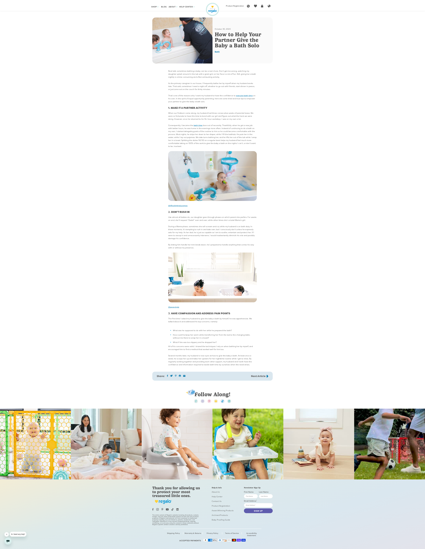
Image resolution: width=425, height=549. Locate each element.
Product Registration (235, 6)
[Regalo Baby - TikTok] (172, 510)
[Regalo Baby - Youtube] (216, 401)
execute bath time (244, 95)
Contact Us (216, 501)
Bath (217, 52)
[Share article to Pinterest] (176, 376)
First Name (249, 492)
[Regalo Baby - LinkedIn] (177, 510)
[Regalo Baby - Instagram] (203, 401)
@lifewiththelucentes (177, 206)
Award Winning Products (223, 510)
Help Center (186, 7)
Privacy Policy (212, 533)
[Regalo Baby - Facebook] (196, 401)
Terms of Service (232, 533)
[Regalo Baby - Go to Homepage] (212, 9)
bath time (198, 125)
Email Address (250, 501)
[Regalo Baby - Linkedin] (229, 401)
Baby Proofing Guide (221, 520)
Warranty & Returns (192, 533)
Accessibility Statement (251, 534)
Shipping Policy (173, 533)
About (172, 7)
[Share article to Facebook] (167, 376)
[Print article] (180, 376)
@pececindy (173, 307)
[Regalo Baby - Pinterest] (209, 401)
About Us (216, 492)
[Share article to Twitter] (171, 376)
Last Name (264, 492)
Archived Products (220, 515)
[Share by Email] (184, 376)
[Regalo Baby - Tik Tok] (222, 401)
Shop (154, 7)
